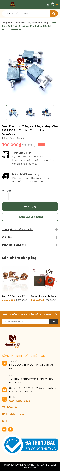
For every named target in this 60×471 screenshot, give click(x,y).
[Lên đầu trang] (55, 466)
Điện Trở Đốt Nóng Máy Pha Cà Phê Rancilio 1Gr (15, 296)
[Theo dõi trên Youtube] (4, 429)
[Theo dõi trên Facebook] (10, 429)
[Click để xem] (30, 69)
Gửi (53, 321)
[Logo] (12, 4)
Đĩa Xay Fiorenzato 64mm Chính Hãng (44, 296)
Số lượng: (6, 190)
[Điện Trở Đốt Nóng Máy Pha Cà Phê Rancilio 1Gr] (15, 279)
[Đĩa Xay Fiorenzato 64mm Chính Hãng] (44, 279)
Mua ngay (30, 206)
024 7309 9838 (20, 400)
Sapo (33, 468)
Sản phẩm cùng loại (19, 258)
